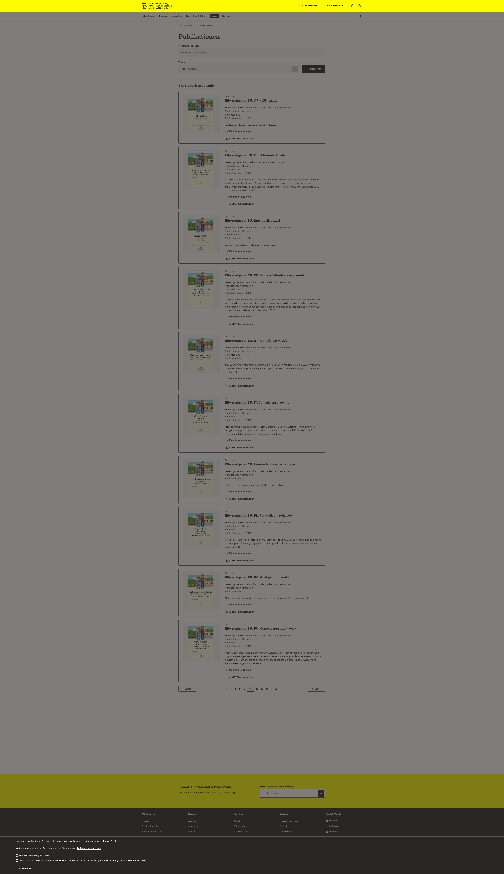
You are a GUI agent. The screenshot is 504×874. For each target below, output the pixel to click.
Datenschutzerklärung (89, 848)
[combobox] (333, 6)
